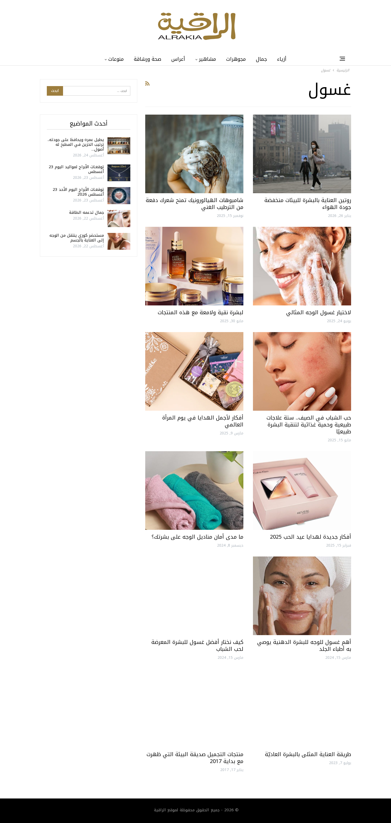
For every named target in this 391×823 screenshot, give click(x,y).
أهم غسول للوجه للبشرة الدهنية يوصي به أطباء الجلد (304, 645)
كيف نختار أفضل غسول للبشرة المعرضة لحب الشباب (197, 645)
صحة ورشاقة (147, 59)
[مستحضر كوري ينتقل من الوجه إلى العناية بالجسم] (118, 241)
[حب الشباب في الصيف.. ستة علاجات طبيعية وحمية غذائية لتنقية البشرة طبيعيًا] (302, 371)
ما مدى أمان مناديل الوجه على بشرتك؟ (197, 537)
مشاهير (207, 59)
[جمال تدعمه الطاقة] (118, 218)
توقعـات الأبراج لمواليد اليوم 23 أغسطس (76, 169)
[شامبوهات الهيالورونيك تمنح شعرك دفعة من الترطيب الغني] (194, 154)
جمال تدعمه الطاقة (86, 212)
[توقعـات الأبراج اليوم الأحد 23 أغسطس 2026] (118, 195)
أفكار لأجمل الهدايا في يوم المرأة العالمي (202, 421)
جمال (261, 59)
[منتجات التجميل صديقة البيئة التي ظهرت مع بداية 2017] (194, 708)
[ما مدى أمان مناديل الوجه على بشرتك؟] (194, 490)
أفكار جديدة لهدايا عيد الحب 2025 (310, 537)
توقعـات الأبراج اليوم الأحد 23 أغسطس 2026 (78, 192)
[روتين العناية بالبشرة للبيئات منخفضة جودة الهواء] (302, 154)
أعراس (178, 59)
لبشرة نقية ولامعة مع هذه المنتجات (200, 312)
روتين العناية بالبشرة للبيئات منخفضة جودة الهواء (307, 203)
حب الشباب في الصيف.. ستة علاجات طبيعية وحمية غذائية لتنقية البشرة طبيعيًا (309, 425)
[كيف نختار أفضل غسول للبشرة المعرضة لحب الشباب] (194, 595)
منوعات (116, 59)
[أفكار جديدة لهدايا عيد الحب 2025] (302, 490)
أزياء (281, 59)
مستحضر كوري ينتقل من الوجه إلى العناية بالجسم (76, 238)
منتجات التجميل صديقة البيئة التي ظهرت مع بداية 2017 (195, 757)
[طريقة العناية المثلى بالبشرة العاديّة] (302, 708)
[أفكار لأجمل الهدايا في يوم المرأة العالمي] (194, 371)
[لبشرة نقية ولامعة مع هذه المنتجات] (194, 266)
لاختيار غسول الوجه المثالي (318, 312)
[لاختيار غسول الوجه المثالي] (302, 266)
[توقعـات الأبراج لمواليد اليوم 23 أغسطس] (118, 172)
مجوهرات (236, 59)
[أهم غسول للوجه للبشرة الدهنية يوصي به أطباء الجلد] (302, 595)
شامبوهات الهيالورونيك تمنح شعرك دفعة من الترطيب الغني (194, 203)
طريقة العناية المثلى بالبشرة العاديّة (308, 754)
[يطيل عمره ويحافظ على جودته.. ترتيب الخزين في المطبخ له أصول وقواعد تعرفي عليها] (118, 145)
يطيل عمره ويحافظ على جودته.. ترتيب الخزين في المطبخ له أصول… (76, 144)
